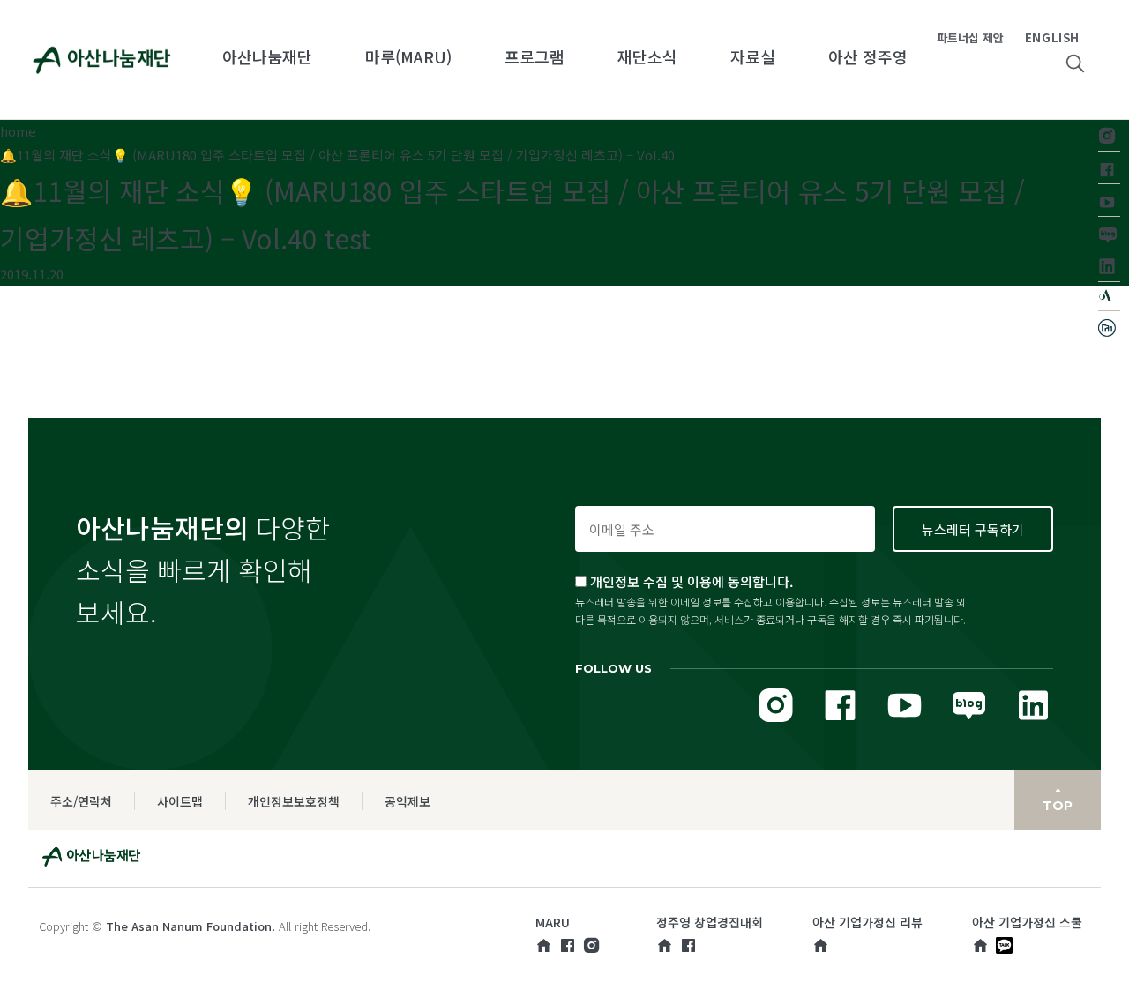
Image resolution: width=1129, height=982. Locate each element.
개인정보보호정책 (294, 801)
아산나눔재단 (267, 56)
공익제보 (407, 801)
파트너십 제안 (970, 37)
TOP (1058, 806)
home (18, 131)
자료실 (752, 56)
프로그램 (534, 56)
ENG (1038, 37)
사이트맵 (180, 801)
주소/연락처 (81, 801)
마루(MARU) (408, 56)
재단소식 (647, 56)
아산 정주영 (868, 56)
